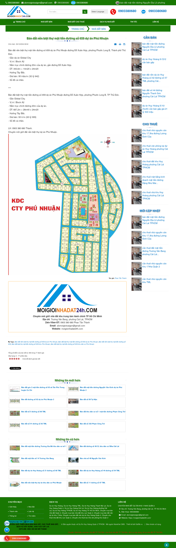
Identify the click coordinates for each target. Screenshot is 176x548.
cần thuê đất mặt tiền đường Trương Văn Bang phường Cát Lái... (154, 251)
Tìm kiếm (32, 516)
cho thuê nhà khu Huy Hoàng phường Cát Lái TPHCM (153, 195)
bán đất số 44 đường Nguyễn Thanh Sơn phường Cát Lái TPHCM (153, 93)
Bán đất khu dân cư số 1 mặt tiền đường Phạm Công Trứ (102, 411)
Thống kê (12, 516)
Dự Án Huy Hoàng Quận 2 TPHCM (91, 524)
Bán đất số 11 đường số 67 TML (92, 482)
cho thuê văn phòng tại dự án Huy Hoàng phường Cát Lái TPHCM (155, 149)
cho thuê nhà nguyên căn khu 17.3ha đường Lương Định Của (154, 133)
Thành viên (13, 511)
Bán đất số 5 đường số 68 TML (33, 411)
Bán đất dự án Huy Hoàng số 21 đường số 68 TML (41, 470)
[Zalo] (6, 523)
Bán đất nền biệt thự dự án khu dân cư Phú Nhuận (41, 482)
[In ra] (120, 43)
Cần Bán (149, 37)
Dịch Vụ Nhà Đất (107, 22)
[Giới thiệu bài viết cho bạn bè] (115, 43)
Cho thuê (150, 124)
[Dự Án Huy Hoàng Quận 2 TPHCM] (19, 11)
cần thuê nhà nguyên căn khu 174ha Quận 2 (154, 265)
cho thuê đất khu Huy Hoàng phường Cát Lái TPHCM (153, 164)
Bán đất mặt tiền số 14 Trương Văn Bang (37, 458)
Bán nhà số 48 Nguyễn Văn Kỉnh (93, 458)
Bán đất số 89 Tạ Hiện (88, 399)
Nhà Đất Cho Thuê (76, 22)
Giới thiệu (12, 506)
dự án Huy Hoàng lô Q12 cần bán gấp (154, 61)
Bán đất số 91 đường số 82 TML (34, 423)
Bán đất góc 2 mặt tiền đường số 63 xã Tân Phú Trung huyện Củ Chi (42, 388)
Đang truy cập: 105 (15, 522)
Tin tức (133, 22)
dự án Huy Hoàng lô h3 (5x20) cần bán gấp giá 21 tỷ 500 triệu (154, 108)
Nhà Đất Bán (46, 22)
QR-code (29, 522)
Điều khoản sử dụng (153, 524)
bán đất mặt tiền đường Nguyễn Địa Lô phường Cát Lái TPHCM (153, 46)
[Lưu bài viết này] (124, 43)
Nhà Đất (31, 506)
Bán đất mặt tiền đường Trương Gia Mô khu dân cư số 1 (43, 446)
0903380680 (13, 2)
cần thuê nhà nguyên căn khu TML (154, 280)
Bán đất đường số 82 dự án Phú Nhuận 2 (37, 399)
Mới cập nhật (150, 211)
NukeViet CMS (119, 524)
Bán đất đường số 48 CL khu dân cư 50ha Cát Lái (99, 446)
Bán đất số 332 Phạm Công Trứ (92, 423)
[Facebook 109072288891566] (6, 529)
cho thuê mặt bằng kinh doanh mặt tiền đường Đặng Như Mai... (153, 180)
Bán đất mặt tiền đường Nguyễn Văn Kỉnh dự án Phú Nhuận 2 (101, 388)
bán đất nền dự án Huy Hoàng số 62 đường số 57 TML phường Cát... (154, 77)
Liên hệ (156, 22)
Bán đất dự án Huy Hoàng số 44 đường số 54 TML (100, 470)
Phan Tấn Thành (121, 278)
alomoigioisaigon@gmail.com (38, 2)
